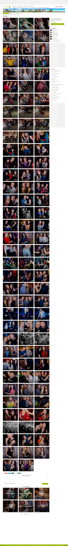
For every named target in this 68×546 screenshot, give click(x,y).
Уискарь (53, 36)
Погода (30, 7)
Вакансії (27, 7)
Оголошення (19, 7)
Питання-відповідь (41, 7)
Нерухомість (23, 7)
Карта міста (32, 7)
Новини (15, 6)
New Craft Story (42, 506)
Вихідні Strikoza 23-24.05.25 (26, 506)
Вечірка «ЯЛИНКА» (10, 493)
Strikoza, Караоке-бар (21, 511)
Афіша (26, 6)
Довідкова (36, 7)
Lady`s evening (41, 493)
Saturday (10, 506)
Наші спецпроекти (46, 7)
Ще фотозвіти (26, 513)
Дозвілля (31, 6)
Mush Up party (54, 38)
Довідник (21, 6)
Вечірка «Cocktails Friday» (26, 493)
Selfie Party (53, 29)
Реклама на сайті (14, 7)
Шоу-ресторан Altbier (37, 511)
